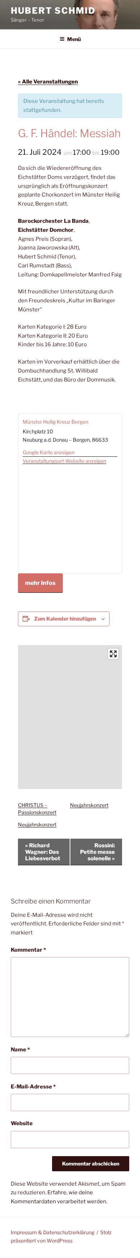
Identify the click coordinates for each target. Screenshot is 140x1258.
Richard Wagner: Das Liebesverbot (42, 852)
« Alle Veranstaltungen (48, 81)
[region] (70, 717)
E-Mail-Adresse (33, 1086)
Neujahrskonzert (89, 805)
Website (22, 1123)
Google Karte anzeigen (49, 452)
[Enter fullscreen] (113, 654)
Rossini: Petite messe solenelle (97, 852)
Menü (74, 39)
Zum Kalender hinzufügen (65, 619)
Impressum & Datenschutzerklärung (52, 1232)
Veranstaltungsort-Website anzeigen (64, 461)
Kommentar (28, 950)
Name (20, 1049)
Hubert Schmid (53, 10)
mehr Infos (40, 583)
